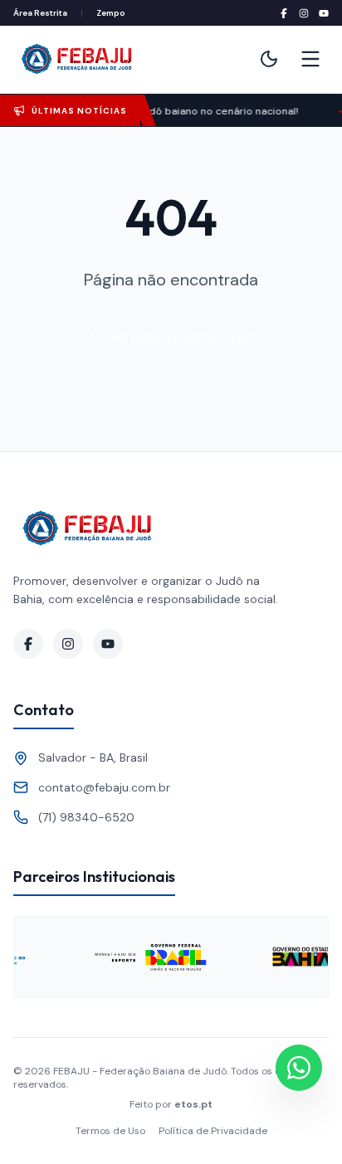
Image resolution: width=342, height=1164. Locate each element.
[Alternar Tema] (269, 58)
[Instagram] (304, 13)
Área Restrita (40, 12)
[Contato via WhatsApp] (299, 1068)
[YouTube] (324, 13)
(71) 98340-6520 (86, 817)
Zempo (110, 12)
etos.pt (193, 1104)
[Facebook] (284, 13)
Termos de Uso (110, 1130)
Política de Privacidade (213, 1130)
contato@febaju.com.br (104, 787)
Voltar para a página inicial (171, 337)
